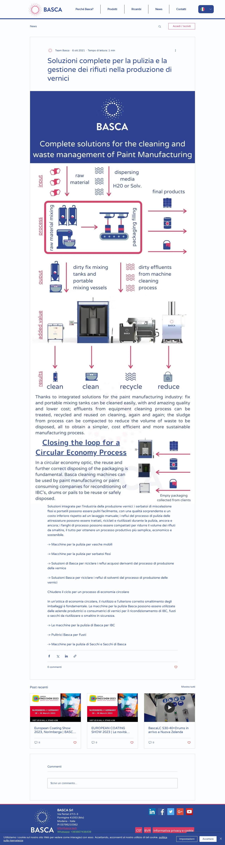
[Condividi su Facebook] (49, 656)
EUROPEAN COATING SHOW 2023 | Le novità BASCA (109, 730)
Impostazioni (186, 838)
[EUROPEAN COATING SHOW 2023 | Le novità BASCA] (112, 707)
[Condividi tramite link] (75, 656)
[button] (158, 9)
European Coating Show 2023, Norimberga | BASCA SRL (54, 730)
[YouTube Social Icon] (189, 811)
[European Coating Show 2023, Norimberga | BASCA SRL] (55, 707)
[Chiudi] (221, 839)
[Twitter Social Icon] (170, 811)
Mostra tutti (188, 686)
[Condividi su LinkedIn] (66, 656)
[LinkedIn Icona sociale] (152, 811)
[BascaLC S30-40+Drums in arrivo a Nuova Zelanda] (169, 707)
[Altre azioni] (175, 50)
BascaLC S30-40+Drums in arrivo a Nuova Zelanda (168, 730)
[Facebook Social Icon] (161, 811)
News (33, 26)
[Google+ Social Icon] (180, 811)
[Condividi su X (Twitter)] (57, 656)
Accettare (208, 838)
